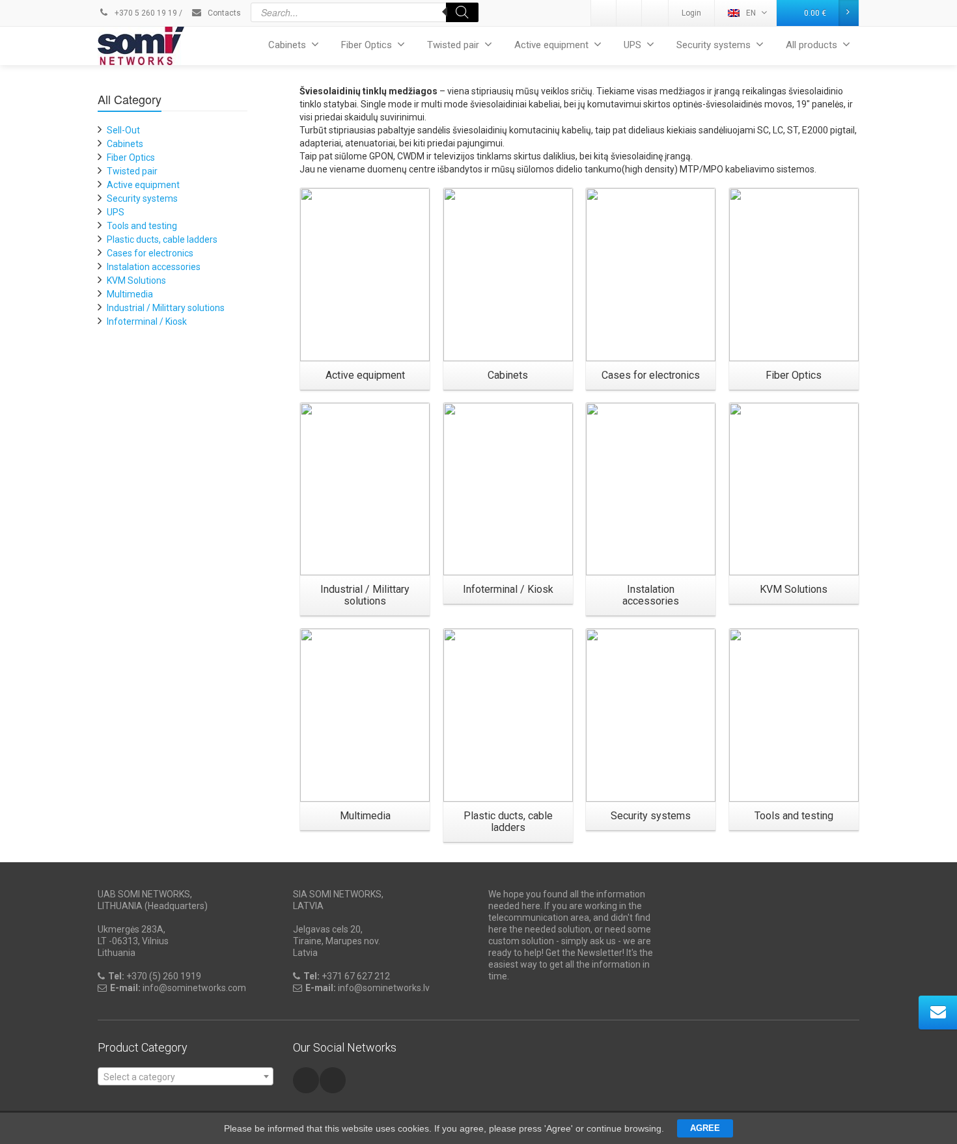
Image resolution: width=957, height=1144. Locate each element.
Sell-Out (123, 130)
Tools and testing (142, 226)
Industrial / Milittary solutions (166, 308)
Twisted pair (453, 45)
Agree (705, 1128)
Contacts (223, 13)
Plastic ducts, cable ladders (162, 239)
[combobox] (185, 1076)
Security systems (713, 45)
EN (751, 13)
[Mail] (630, 13)
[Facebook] (655, 13)
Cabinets (287, 45)
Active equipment (551, 45)
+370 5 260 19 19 (145, 13)
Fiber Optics (366, 45)
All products (811, 45)
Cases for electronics (150, 253)
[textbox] (185, 1077)
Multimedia (130, 294)
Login (691, 13)
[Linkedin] (604, 13)
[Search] (462, 12)
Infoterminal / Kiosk (147, 321)
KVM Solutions (136, 280)
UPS (632, 45)
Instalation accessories (154, 267)
